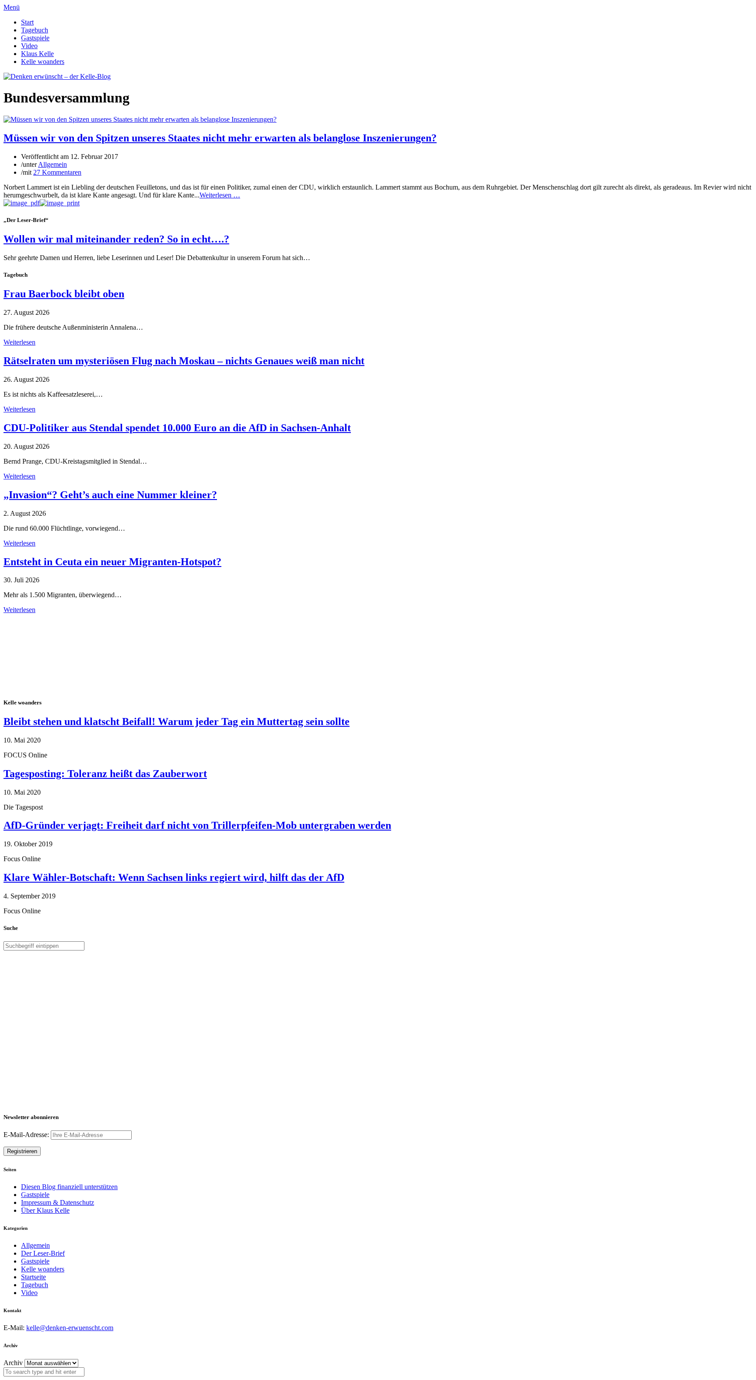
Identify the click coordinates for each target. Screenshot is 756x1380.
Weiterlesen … (220, 195)
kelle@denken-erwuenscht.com (69, 1327)
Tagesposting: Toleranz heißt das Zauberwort (105, 773)
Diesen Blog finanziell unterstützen (69, 1186)
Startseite (33, 1277)
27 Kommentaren (57, 172)
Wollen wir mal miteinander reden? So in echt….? (116, 239)
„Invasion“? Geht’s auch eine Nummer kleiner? (110, 494)
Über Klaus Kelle (45, 1210)
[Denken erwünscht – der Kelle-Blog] (57, 76)
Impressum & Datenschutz (57, 1202)
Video (29, 45)
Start (27, 22)
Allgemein (52, 164)
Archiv (13, 1362)
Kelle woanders (42, 61)
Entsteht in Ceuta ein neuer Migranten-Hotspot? (112, 561)
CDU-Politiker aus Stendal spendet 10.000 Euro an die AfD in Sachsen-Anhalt (177, 427)
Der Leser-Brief (43, 1253)
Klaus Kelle (37, 53)
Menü (12, 7)
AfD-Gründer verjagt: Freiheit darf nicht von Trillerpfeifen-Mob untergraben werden (197, 825)
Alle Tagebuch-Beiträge (37, 617)
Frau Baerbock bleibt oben (64, 293)
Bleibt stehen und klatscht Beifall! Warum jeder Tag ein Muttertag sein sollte (177, 721)
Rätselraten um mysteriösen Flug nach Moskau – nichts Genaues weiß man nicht (184, 360)
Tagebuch (34, 30)
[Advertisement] (60, 654)
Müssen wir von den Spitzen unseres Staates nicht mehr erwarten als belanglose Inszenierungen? (220, 138)
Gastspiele (35, 38)
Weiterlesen (19, 342)
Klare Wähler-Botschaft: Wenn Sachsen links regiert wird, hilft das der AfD (174, 877)
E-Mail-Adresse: (27, 1134)
